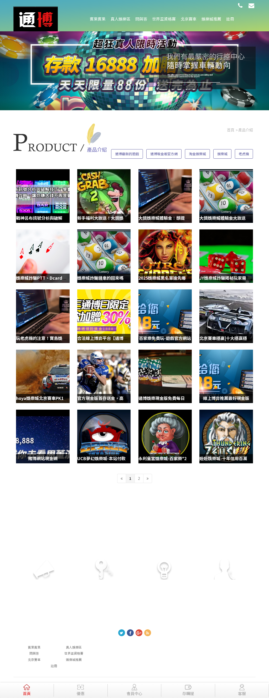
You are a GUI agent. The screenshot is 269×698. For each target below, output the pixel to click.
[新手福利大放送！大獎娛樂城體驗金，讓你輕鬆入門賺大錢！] (104, 196)
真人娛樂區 (120, 19)
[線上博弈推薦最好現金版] (226, 376)
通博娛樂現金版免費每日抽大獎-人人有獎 (177, 398)
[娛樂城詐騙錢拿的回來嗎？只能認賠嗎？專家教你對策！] (104, 256)
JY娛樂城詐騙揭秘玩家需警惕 (227, 278)
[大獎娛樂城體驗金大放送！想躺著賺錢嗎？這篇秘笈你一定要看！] (226, 196)
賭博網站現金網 (43, 458)
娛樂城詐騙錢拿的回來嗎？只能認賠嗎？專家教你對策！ (129, 278)
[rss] (147, 632)
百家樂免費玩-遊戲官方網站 (165, 338)
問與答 (141, 19)
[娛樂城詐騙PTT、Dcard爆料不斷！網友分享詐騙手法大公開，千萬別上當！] (42, 256)
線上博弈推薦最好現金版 (226, 398)
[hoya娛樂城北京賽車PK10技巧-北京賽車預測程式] (42, 376)
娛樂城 (222, 153)
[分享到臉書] (130, 632)
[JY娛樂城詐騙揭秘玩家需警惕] (226, 256)
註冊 (230, 19)
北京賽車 (188, 19)
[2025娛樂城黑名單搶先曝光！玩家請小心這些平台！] (165, 256)
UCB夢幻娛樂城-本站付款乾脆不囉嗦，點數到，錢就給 (128, 458)
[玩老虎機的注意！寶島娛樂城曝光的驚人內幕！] (42, 316)
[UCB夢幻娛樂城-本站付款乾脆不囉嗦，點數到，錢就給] (104, 436)
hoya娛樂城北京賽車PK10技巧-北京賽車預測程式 (63, 398)
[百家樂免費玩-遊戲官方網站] (165, 316)
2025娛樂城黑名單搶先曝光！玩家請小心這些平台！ (187, 278)
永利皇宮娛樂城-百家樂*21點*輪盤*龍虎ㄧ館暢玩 (184, 458)
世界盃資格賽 (164, 19)
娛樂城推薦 (211, 19)
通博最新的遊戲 (127, 153)
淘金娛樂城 (197, 153)
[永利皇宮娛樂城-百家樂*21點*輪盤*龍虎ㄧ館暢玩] (165, 436)
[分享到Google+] (139, 632)
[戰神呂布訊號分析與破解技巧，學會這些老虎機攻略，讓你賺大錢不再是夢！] (42, 196)
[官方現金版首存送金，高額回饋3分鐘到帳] (104, 376)
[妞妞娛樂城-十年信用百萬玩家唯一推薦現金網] (226, 436)
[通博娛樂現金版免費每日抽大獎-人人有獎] (165, 376)
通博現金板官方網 (164, 153)
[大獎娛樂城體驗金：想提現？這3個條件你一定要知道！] (165, 196)
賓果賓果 (98, 19)
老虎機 (244, 153)
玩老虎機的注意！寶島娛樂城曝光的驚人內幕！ (60, 338)
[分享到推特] (121, 632)
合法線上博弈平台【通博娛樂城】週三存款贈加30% (125, 338)
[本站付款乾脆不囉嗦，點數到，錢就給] (35, 18)
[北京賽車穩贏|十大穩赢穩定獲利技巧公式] (226, 316)
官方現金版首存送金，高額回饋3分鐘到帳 (116, 398)
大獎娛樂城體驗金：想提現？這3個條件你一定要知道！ (190, 218)
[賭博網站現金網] (42, 436)
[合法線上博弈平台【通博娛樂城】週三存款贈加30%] (104, 316)
